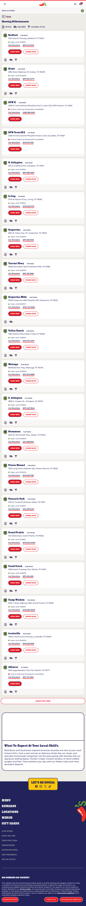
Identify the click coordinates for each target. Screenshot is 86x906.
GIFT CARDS (10, 823)
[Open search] (75, 4)
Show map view (43, 701)
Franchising (8, 845)
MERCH (7, 817)
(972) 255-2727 (28, 206)
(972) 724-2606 (29, 307)
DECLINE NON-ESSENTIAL (71, 899)
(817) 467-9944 (29, 408)
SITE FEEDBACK (9, 855)
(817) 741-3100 (28, 677)
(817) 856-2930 (28, 173)
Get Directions (14, 45)
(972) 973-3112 (28, 143)
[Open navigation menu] (5, 4)
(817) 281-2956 (28, 273)
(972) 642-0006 (29, 543)
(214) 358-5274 (28, 442)
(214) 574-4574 (28, 341)
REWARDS (9, 806)
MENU (6, 800)
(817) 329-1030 (28, 240)
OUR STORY (7, 831)
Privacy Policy (25, 889)
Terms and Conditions (65, 893)
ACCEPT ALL (51, 899)
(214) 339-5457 (28, 509)
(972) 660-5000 (29, 610)
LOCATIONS (10, 812)
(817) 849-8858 (28, 374)
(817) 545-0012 (28, 45)
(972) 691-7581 (28, 475)
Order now (30, 52)
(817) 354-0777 (28, 79)
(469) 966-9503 (29, 112)
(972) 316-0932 (28, 644)
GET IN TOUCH (9, 859)
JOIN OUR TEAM (9, 840)
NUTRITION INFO (10, 850)
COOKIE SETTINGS (10, 899)
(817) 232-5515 (28, 576)
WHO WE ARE (8, 836)
